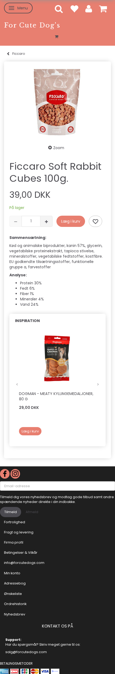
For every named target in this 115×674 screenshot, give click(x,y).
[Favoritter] (74, 8)
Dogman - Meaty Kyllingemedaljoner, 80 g (56, 396)
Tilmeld (10, 511)
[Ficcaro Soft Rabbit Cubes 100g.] (57, 101)
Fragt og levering (18, 532)
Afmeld (32, 511)
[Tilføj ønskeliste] (95, 221)
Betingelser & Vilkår (20, 552)
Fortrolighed (14, 522)
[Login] (88, 8)
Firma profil (13, 542)
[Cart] (103, 8)
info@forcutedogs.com (24, 562)
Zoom (58, 147)
